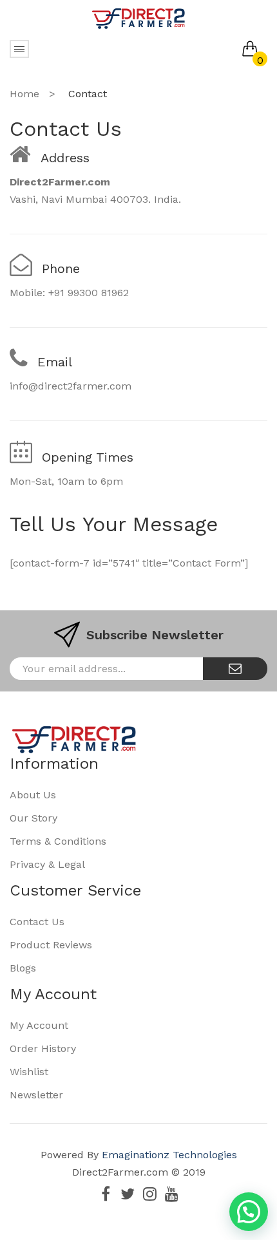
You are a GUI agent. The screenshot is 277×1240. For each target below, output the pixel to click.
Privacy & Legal (47, 864)
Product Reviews (51, 945)
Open (19, 49)
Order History (43, 1048)
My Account (39, 1025)
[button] (248, 1211)
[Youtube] (171, 1193)
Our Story (33, 818)
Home (24, 94)
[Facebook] (105, 1193)
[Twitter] (127, 1193)
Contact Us (37, 922)
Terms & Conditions (58, 841)
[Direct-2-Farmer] (138, 18)
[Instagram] (149, 1193)
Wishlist (29, 1072)
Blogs (23, 968)
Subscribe (235, 668)
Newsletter (36, 1095)
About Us (33, 795)
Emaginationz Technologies (169, 1155)
